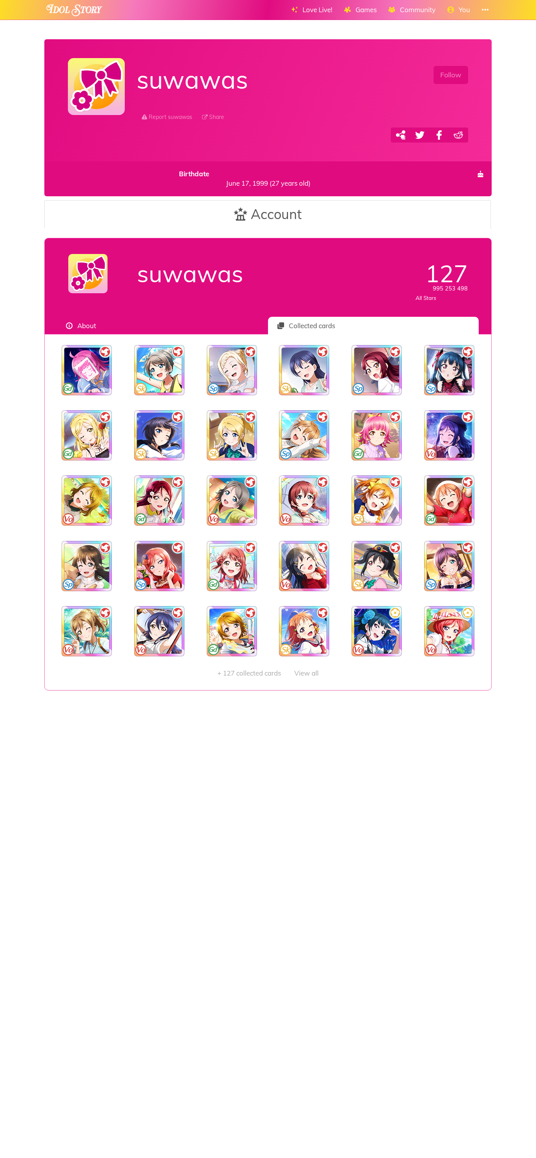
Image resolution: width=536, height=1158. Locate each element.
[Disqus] (268, 815)
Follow (450, 74)
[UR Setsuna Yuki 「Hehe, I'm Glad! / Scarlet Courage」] (304, 566)
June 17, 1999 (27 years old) (244, 178)
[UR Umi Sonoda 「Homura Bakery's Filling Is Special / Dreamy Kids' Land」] (304, 370)
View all (268, 673)
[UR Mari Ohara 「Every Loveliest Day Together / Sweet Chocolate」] (87, 435)
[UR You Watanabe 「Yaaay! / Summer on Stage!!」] (159, 370)
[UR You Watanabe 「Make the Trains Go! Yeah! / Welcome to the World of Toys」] (231, 500)
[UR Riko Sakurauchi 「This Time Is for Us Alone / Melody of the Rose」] (159, 500)
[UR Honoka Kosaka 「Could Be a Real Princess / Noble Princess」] (376, 500)
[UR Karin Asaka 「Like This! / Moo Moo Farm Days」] (159, 435)
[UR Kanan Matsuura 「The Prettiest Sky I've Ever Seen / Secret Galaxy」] (449, 435)
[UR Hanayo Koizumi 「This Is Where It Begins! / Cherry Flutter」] (231, 631)
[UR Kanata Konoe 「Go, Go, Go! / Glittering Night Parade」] (304, 435)
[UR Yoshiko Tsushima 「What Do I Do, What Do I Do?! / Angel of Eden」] (449, 370)
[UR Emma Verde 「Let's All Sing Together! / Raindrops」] (304, 500)
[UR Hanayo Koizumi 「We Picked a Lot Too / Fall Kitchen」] (87, 500)
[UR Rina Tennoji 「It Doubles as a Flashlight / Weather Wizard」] (87, 370)
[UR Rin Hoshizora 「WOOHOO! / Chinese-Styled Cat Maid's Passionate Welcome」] (449, 500)
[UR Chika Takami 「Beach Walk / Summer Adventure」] (304, 631)
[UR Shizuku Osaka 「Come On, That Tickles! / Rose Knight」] (87, 566)
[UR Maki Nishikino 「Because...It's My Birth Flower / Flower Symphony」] (159, 566)
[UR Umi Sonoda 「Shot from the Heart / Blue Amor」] (159, 631)
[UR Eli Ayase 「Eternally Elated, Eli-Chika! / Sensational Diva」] (231, 435)
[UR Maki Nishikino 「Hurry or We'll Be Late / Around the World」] (449, 631)
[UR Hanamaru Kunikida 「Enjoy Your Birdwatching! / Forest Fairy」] (87, 631)
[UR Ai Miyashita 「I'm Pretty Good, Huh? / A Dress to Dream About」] (231, 370)
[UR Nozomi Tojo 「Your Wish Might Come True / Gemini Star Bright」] (449, 566)
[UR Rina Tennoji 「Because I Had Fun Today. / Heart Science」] (376, 435)
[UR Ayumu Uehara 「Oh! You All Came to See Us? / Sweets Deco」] (231, 566)
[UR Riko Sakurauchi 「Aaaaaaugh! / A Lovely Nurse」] (376, 370)
